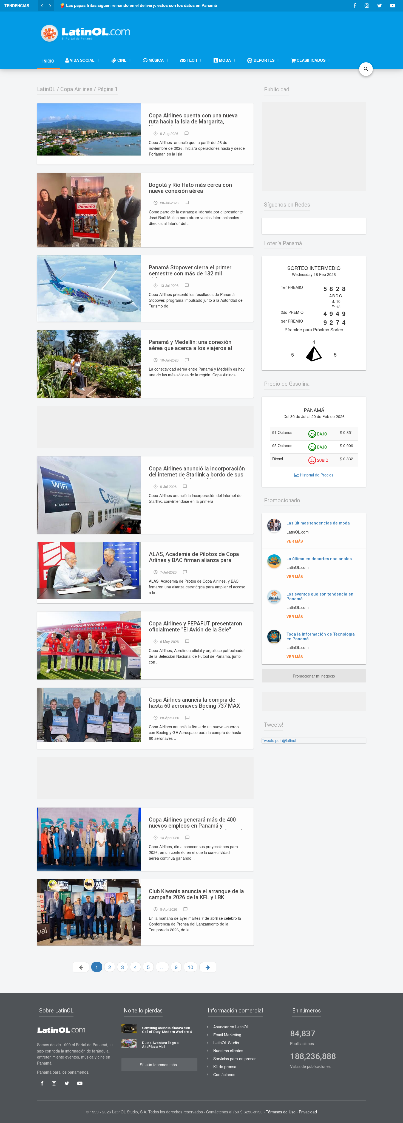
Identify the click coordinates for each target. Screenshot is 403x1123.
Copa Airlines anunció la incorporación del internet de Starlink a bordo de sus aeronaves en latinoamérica (197, 472)
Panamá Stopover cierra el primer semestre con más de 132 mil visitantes (190, 271)
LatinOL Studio (226, 1042)
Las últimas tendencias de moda (318, 523)
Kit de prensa (224, 1066)
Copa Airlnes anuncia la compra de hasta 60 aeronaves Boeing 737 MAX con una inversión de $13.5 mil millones (194, 703)
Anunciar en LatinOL (231, 1026)
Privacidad (308, 1111)
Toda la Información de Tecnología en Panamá (320, 636)
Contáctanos (224, 1074)
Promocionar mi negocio (314, 676)
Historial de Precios (316, 475)
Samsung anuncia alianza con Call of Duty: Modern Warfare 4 (167, 1030)
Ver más (294, 541)
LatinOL (46, 89)
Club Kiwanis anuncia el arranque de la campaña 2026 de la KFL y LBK (196, 894)
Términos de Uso (281, 1111)
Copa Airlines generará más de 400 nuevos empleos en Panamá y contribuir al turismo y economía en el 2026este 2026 (195, 823)
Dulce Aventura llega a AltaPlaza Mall (160, 1045)
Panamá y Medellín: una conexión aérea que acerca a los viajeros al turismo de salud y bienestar (190, 345)
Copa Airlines (76, 89)
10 (190, 966)
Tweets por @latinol (279, 740)
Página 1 (107, 89)
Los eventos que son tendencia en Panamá (319, 596)
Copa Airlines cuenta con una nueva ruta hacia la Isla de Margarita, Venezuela (193, 119)
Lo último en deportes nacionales (319, 558)
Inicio (48, 61)
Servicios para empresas (234, 1058)
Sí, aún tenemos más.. (159, 1064)
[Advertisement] (266, 30)
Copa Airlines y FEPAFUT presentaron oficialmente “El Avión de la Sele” (195, 626)
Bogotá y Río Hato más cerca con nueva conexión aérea (190, 188)
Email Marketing (227, 1034)
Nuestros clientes (228, 1050)
